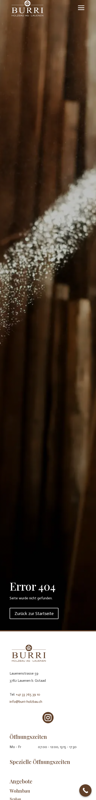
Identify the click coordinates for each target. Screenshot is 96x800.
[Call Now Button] (85, 790)
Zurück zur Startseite (34, 613)
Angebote (21, 781)
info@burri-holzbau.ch (26, 701)
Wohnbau (20, 790)
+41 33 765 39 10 (28, 694)
